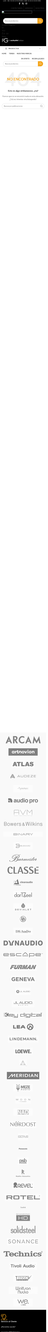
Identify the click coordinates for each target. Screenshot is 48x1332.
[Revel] (23, 1185)
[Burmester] (23, 858)
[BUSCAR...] (40, 21)
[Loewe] (23, 1051)
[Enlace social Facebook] (19, 3)
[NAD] (23, 1112)
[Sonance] (23, 1242)
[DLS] (23, 919)
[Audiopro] (23, 801)
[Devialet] (23, 907)
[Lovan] (23, 1063)
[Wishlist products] (3, 28)
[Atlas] (23, 764)
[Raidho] (23, 1173)
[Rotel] (23, 1197)
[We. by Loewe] (23, 1302)
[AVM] (23, 813)
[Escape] (23, 955)
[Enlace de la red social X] (23, 3)
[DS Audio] (23, 931)
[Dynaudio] (23, 943)
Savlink (23, 1207)
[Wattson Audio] (23, 1290)
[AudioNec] (23, 788)
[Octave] (23, 1136)
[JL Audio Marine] (23, 1004)
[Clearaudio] (23, 882)
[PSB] (23, 1161)
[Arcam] (23, 740)
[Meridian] (23, 1075)
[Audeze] (23, 776)
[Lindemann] (23, 1039)
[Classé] (23, 870)
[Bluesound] (23, 846)
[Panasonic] (23, 1149)
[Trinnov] (23, 1278)
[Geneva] (23, 979)
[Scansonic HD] (23, 1217)
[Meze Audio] (23, 1088)
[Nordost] (23, 1124)
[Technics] (23, 1254)
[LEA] (23, 1027)
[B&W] (23, 824)
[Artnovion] (23, 752)
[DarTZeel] (23, 895)
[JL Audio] (23, 991)
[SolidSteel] (23, 1229)
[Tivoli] (23, 1266)
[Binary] (23, 834)
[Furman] (23, 967)
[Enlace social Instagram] (26, 3)
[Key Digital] (23, 1015)
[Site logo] (17, 14)
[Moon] (23, 1100)
